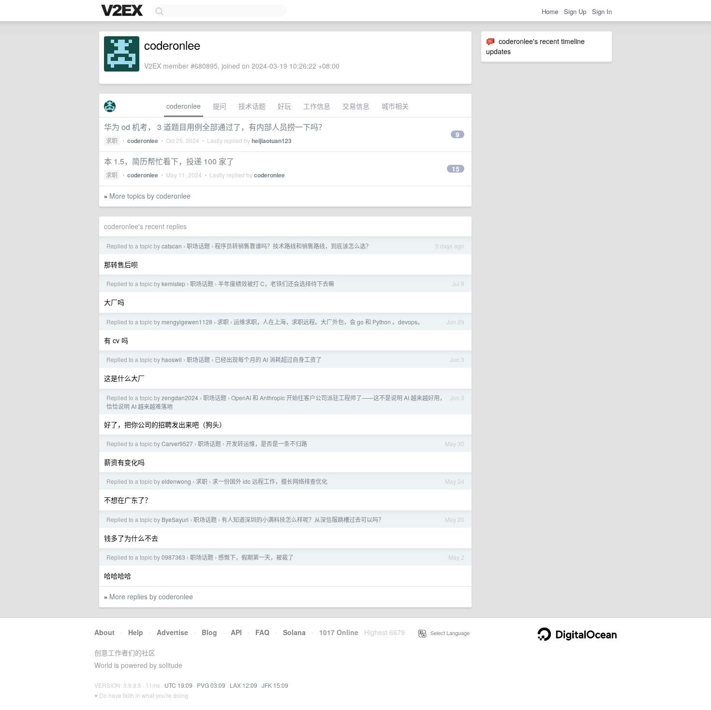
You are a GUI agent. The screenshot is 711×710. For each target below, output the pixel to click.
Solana (294, 632)
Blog (209, 632)
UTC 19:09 (178, 685)
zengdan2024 (180, 397)
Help (135, 632)
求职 (112, 140)
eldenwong (176, 481)
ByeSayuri (175, 519)
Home (550, 11)
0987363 (173, 557)
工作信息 (316, 106)
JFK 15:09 (275, 685)
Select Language (448, 633)
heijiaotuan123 (272, 140)
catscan (172, 246)
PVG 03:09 (211, 685)
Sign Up (575, 11)
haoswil (172, 359)
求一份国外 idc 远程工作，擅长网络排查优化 (269, 481)
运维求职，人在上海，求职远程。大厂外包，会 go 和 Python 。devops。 (328, 322)
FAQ (262, 632)
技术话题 (252, 106)
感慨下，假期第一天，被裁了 (256, 557)
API (236, 632)
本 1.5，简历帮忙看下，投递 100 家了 (169, 161)
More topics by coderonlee (150, 196)
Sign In (602, 11)
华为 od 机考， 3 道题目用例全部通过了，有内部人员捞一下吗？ (215, 126)
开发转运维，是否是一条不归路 (266, 443)
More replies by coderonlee (151, 596)
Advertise (172, 632)
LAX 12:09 (243, 685)
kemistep (173, 283)
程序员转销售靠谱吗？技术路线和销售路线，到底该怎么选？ (293, 246)
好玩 (284, 106)
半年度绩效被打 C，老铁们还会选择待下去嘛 (276, 283)
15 (455, 169)
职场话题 (198, 246)
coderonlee (183, 106)
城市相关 (395, 106)
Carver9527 (177, 443)
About (104, 632)
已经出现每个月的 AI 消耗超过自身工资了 (268, 359)
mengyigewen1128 (187, 322)
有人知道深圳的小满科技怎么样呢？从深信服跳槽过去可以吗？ (303, 519)
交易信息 (356, 106)
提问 (219, 106)
